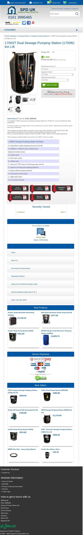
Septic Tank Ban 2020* (19, 300)
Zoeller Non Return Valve (50, 449)
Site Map (5, 484)
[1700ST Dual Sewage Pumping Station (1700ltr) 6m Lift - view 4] (32, 99)
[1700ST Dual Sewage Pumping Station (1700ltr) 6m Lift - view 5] (11, 109)
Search (75, 9)
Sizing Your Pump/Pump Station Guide (24, 284)
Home (13, 252)
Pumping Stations (24, 36)
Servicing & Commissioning (20, 268)
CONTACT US (37, 3)
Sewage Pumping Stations (40, 36)
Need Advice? (40, 221)
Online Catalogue (11, 36)
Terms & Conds (57, 9)
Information (40, 246)
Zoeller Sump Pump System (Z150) (20, 331)
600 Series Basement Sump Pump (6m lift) (56, 312)
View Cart (56, 3)
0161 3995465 (6, 503)
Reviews (5, 489)
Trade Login (6, 491)
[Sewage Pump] (11, 99)
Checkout (73, 3)
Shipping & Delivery (18, 276)
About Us (14, 260)
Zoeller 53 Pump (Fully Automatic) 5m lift (23, 410)
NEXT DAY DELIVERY (18, 3)
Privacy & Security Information (12, 486)
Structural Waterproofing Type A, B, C (24, 292)
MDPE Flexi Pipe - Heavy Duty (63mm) (22, 449)
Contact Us (67, 9)
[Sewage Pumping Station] (18, 99)
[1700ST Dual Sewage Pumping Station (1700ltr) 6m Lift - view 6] (18, 109)
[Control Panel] (25, 99)
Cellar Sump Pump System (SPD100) (54, 390)
